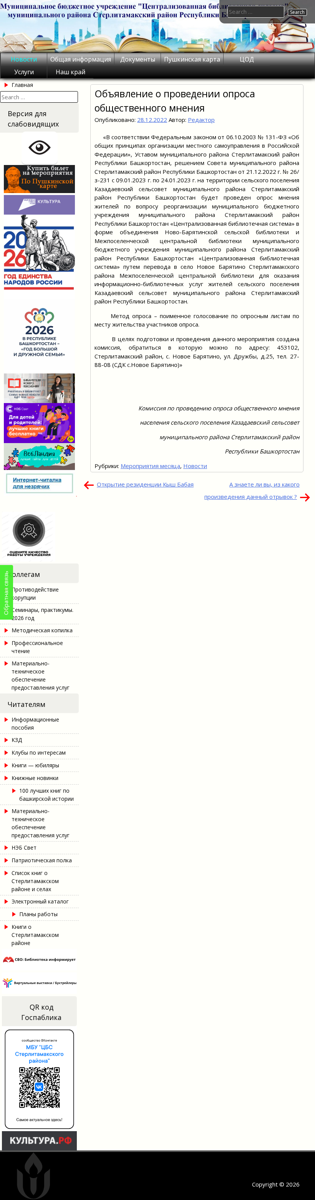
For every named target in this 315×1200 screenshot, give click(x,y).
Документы (137, 59)
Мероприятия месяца (150, 466)
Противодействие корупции (35, 593)
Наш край (70, 72)
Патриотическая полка (42, 860)
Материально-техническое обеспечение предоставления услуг (41, 675)
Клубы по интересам (39, 752)
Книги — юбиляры (35, 765)
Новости (24, 59)
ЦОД (247, 59)
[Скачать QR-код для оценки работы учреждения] (39, 559)
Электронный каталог (40, 901)
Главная (22, 84)
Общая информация (80, 59)
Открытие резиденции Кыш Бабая (145, 484)
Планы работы (38, 914)
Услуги (24, 72)
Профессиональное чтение (37, 647)
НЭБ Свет (24, 847)
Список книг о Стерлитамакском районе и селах (35, 881)
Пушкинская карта (192, 59)
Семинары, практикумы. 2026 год (42, 614)
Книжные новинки (35, 778)
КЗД (17, 739)
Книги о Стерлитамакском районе (35, 935)
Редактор (201, 119)
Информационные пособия (35, 723)
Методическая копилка (42, 630)
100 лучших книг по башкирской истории (46, 794)
